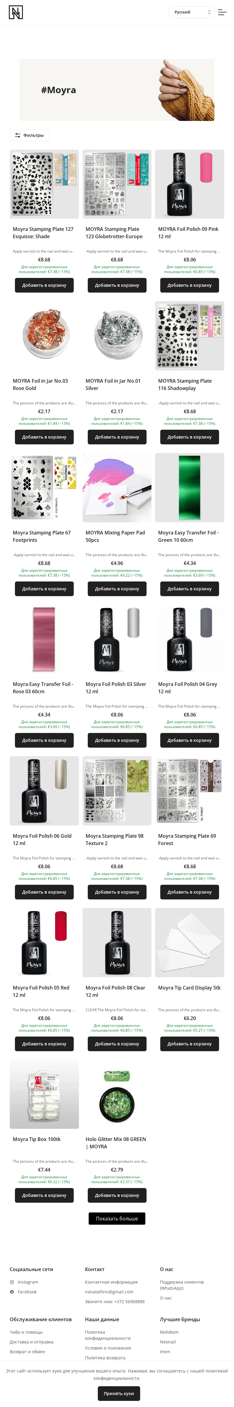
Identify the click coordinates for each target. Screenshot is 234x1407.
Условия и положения (108, 1348)
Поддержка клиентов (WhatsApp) (182, 1285)
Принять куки (119, 1393)
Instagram (28, 1282)
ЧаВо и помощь (26, 1332)
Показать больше (117, 1218)
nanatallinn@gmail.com (109, 1292)
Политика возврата (105, 1358)
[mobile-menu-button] (222, 12)
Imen (165, 1351)
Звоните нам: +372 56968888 (115, 1301)
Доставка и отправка (32, 1342)
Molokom (169, 1332)
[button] (44, 224)
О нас (166, 1298)
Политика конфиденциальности (108, 1335)
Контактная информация (111, 1282)
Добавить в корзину (44, 285)
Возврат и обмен (27, 1351)
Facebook (27, 1292)
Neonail (168, 1342)
